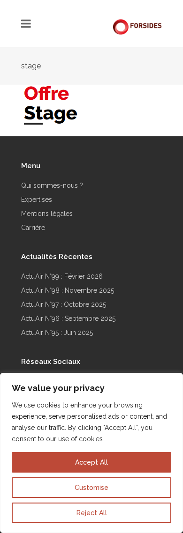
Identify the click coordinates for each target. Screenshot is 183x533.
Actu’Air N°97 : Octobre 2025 (63, 304)
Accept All (91, 462)
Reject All (91, 513)
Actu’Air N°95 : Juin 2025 (57, 332)
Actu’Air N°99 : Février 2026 (62, 276)
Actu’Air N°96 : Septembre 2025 (68, 318)
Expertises (36, 199)
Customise (91, 487)
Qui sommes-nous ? (52, 185)
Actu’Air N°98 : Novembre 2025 (67, 290)
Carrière (33, 227)
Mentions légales (47, 213)
